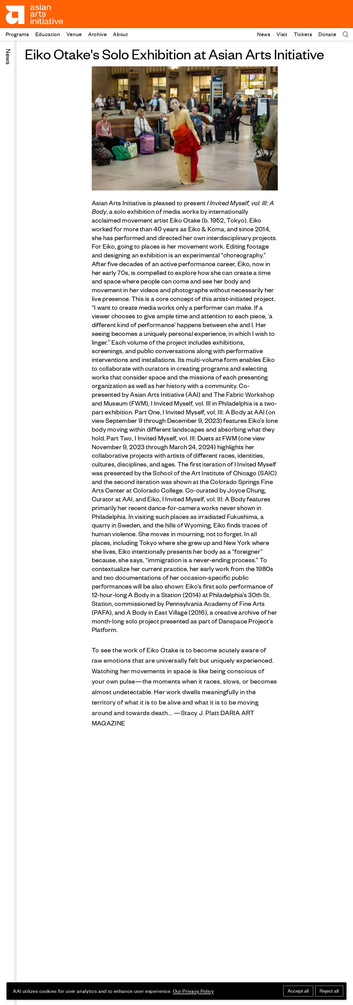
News (264, 34)
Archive (97, 34)
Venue (74, 34)
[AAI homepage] (34, 14)
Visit (282, 34)
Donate (327, 34)
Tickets (303, 34)
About (120, 34)
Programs (17, 34)
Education (47, 34)
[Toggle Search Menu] (345, 34)
